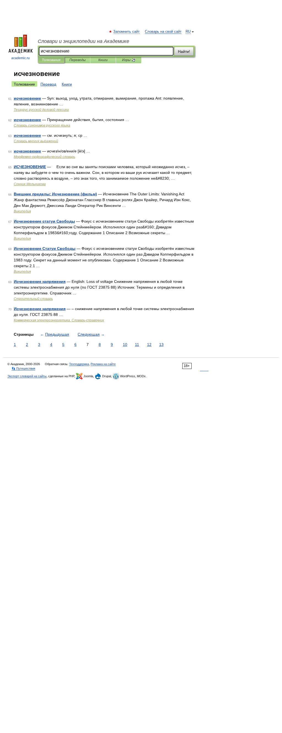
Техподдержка (79, 364)
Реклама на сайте (103, 364)
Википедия (22, 211)
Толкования (51, 60)
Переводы (77, 60)
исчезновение (27, 98)
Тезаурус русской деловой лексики (41, 110)
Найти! (184, 51)
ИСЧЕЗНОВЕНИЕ (30, 167)
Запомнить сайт (127, 32)
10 (125, 344)
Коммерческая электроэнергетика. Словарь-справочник (59, 320)
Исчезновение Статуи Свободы (44, 248)
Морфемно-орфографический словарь (44, 157)
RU (188, 32)
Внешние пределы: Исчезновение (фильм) (55, 194)
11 (137, 344)
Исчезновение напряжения (40, 281)
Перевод (48, 84)
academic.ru (20, 58)
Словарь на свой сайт (163, 32)
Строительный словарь (33, 299)
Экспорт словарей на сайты (27, 376)
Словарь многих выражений (36, 141)
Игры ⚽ (128, 60)
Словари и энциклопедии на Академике (83, 41)
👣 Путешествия (23, 368)
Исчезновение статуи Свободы (44, 221)
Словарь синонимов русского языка (42, 125)
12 (149, 344)
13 (161, 344)
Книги (103, 60)
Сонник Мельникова (30, 184)
